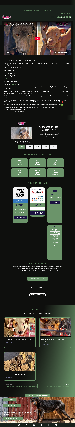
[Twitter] (41, 425)
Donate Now (20, 217)
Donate (55, 202)
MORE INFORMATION (37, 294)
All (25, 314)
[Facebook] (26, 425)
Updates (31, 314)
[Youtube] (34, 425)
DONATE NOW (37, 213)
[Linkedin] (56, 425)
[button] (52, 17)
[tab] (21, 147)
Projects (48, 314)
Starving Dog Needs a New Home (15, 374)
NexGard (8, 78)
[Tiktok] (48, 425)
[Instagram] (19, 425)
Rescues (39, 314)
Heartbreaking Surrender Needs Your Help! (18, 339)
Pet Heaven (13, 84)
